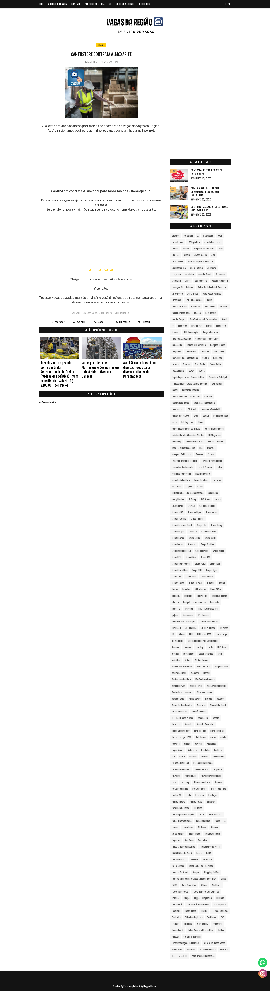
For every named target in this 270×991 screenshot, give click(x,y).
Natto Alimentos (179, 711)
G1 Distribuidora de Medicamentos (188, 493)
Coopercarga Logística (204, 403)
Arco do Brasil (204, 274)
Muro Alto (201, 705)
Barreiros (195, 306)
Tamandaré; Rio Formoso (197, 904)
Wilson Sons (177, 949)
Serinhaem (207, 859)
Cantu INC (205, 351)
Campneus (176, 351)
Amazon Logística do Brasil (200, 261)
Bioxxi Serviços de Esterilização (186, 313)
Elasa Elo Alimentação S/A (183, 448)
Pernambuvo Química (181, 769)
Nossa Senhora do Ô (181, 731)
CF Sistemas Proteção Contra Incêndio (189, 383)
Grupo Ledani (177, 544)
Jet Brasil (176, 628)
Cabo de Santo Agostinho (207, 338)
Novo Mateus (200, 731)
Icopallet (176, 596)
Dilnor (200, 422)
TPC (222, 917)
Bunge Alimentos (210, 332)
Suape (187, 898)
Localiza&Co (189, 653)
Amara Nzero (177, 261)
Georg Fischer (178, 499)
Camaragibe (177, 345)
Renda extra (220, 821)
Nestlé (216, 718)
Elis (201, 448)
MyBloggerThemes (149, 986)
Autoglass (176, 300)
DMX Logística (214, 435)
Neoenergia (203, 718)
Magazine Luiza (203, 666)
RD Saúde (198, 808)
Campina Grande (217, 345)
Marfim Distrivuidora (205, 679)
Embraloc (211, 448)
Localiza (175, 653)
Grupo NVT (176, 557)
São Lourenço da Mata (182, 853)
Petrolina (176, 776)
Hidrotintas (200, 589)
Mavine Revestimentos (182, 692)
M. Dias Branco (201, 660)
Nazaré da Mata (199, 711)
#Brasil (76, 313)
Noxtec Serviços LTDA (181, 737)
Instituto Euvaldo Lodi (208, 608)
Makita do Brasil (179, 673)
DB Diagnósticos (220, 415)
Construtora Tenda (180, 403)
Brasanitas (196, 325)
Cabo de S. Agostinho (181, 338)
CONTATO (75, 4)
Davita (206, 415)
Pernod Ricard (201, 769)
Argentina (176, 280)
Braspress (221, 325)
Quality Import (178, 801)
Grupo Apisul (211, 512)
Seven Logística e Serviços (201, 866)
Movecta (220, 698)
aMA (213, 255)
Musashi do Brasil (218, 705)
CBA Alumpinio (178, 370)
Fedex (219, 467)
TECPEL (204, 911)
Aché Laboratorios (212, 242)
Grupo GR (193, 531)
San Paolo (189, 840)
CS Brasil (192, 409)
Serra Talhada (178, 866)
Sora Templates (130, 986)
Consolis (208, 396)
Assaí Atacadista (220, 280)
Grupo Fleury (216, 525)
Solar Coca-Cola (189, 885)
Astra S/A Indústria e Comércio (212, 287)
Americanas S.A (179, 268)
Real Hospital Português (183, 814)
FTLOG (200, 486)
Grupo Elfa (201, 525)
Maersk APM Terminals (182, 666)
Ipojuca (175, 615)
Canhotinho (191, 351)
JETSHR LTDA (191, 628)
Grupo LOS (192, 544)
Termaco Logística (219, 911)
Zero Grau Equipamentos (203, 956)
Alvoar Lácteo (200, 255)
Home (41, 4)
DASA (196, 415)
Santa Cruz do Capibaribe (183, 846)
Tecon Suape (190, 911)
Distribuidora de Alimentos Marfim (188, 435)
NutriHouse (201, 737)
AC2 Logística (194, 242)
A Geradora (208, 235)
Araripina (189, 274)
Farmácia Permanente (212, 460)
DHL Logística (187, 422)
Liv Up (210, 647)
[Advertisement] (101, 163)
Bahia (209, 300)
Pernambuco (218, 756)
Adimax (186, 248)
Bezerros (224, 306)
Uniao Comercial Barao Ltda (200, 930)
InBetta (175, 602)
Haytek (175, 589)
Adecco (175, 248)
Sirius (223, 878)
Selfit (208, 853)
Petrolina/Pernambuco (211, 776)
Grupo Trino (191, 576)
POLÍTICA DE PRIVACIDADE (122, 4)
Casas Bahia (215, 364)
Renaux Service (203, 821)
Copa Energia (177, 409)
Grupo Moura (218, 551)
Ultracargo (218, 923)
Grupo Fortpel (178, 531)
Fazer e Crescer (205, 467)
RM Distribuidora (212, 833)
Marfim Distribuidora (181, 679)
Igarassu (188, 596)
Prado (188, 795)
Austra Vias (192, 293)
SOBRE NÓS (144, 4)
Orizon (187, 743)
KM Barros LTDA (204, 634)
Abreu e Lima (177, 242)
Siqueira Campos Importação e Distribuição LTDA (194, 878)
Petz (174, 782)
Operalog (176, 743)
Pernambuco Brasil (180, 763)
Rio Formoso (194, 833)
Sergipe (194, 859)
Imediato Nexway (219, 596)
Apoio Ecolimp (196, 268)
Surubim (220, 898)
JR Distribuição (208, 628)
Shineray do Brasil (180, 872)
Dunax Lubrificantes (195, 441)
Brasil (101, 45)
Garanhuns (213, 493)
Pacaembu (211, 743)
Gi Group (192, 499)
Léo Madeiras (177, 641)
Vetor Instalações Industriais (185, 943)
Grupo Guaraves (208, 531)
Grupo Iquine (194, 538)
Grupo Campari (197, 518)
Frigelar (189, 486)
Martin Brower (178, 686)
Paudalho (205, 750)
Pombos (218, 782)
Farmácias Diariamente (182, 467)
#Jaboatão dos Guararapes (97, 313)
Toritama (211, 917)
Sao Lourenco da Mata (209, 846)
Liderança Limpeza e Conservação (203, 641)
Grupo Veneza (178, 583)
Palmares (192, 750)
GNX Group (205, 499)
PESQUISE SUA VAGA (95, 4)
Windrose (191, 949)
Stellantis (217, 885)
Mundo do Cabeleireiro (182, 705)
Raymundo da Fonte (180, 808)
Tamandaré (177, 904)
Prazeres (199, 795)
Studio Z (175, 898)
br (173, 325)
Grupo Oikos (191, 557)
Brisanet (176, 332)
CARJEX (205, 358)
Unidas (221, 930)
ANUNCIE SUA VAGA (57, 4)
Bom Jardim (210, 313)
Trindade (188, 923)
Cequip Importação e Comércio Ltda (188, 377)
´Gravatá (175, 235)
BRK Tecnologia (191, 332)
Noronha (188, 724)
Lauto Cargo (221, 634)
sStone (204, 885)
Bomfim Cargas (178, 319)
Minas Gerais (195, 698)
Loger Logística (206, 653)
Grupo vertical (195, 583)
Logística (176, 660)
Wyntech (224, 949)
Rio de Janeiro (178, 833)
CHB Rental (217, 383)
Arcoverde (220, 274)
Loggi (220, 653)
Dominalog (176, 441)
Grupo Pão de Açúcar (181, 563)
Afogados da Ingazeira (204, 248)
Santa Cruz (203, 840)
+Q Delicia (188, 235)
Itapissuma (188, 615)
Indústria (176, 608)
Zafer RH (183, 956)
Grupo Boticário (179, 518)
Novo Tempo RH (217, 731)
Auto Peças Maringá (212, 293)
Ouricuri (198, 743)
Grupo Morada (201, 551)
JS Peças (224, 628)
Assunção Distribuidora (182, 287)
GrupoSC (210, 583)
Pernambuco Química (203, 763)
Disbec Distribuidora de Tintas (186, 428)
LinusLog (199, 647)
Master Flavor (196, 686)
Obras (213, 737)
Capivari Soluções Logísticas (185, 358)
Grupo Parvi (200, 563)
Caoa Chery (219, 351)
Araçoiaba (176, 274)
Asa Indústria (201, 280)
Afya (221, 248)
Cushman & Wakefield (210, 409)
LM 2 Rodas (222, 647)
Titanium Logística (194, 917)
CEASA (191, 370)
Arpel (187, 280)
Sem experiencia (179, 859)
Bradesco (182, 325)
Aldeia (187, 255)
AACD (220, 235)
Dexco (174, 422)
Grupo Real (215, 563)
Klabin (182, 634)
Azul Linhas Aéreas (194, 300)
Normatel (176, 724)
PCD (173, 756)
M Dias (187, 660)
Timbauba (176, 917)
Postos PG (176, 795)
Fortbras (217, 480)
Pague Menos (177, 750)
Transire (175, 923)
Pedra (182, 756)
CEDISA (202, 370)
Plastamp (185, 782)
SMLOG (174, 885)
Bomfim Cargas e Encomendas (203, 319)
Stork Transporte (180, 891)
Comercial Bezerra (190, 390)
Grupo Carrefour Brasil (182, 525)
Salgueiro (176, 840)
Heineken (186, 589)
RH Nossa (202, 827)
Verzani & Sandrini (192, 936)
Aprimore (211, 268)
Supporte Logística (203, 898)
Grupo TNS (176, 576)
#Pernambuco (122, 313)
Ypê (173, 956)
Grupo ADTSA (177, 512)
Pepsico (193, 756)
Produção (212, 795)
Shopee (196, 872)
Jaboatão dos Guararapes (183, 621)
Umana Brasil (177, 930)
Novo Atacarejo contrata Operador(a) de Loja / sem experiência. (205, 191)
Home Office (215, 589)
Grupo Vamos (207, 576)
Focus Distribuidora (181, 480)
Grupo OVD (205, 557)
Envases (199, 454)
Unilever (175, 936)
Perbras (204, 756)
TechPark (176, 911)
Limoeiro (175, 647)
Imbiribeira (202, 596)
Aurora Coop (177, 293)
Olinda (223, 737)
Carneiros (217, 358)
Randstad (211, 801)
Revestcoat (188, 827)
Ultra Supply (202, 923)
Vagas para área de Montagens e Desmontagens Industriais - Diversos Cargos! (100, 369)
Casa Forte (200, 364)
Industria (214, 602)
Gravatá (191, 506)
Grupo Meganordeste (181, 551)
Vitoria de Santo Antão (214, 943)
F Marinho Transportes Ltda (184, 460)
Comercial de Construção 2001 (186, 396)
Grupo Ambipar (194, 512)
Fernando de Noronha (181, 473)
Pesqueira (217, 769)
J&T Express (203, 615)
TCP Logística (220, 904)
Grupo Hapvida (178, 538)
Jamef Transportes (209, 621)
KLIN (191, 634)
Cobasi (175, 390)
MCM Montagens (204, 692)
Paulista (218, 750)
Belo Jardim (210, 306)
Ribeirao (214, 827)
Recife (201, 814)
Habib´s (222, 583)
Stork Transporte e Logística (205, 891)
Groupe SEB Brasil (207, 506)
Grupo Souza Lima (180, 570)
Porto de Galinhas (180, 788)
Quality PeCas (196, 801)
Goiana (218, 499)
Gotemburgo (177, 506)
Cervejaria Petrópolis (218, 377)
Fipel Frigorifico (202, 473)
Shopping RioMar (211, 872)
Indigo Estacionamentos (194, 602)
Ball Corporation (179, 306)
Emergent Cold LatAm (181, 454)
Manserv (195, 673)
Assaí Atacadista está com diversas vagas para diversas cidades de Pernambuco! (140, 369)
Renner (175, 827)
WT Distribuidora (208, 949)
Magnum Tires (221, 666)
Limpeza (187, 647)
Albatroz (176, 255)
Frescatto (176, 486)
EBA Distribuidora (216, 441)
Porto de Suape (199, 788)
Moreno (208, 698)
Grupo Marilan (207, 544)
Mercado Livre (178, 698)
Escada (211, 454)
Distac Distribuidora (214, 428)
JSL (173, 634)
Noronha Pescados (205, 724)
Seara (199, 853)
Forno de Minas (201, 480)
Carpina (175, 364)
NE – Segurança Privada (182, 718)
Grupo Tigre (211, 570)
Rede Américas (215, 814)
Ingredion (189, 608)
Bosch (224, 319)
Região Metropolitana (182, 821)
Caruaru (186, 364)
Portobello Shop (218, 788)
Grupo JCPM (210, 538)
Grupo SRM (197, 570)
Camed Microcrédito (196, 345)
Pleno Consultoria (202, 782)
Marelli (206, 673)
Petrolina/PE (190, 776)
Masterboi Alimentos (216, 686)
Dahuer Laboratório (180, 415)
